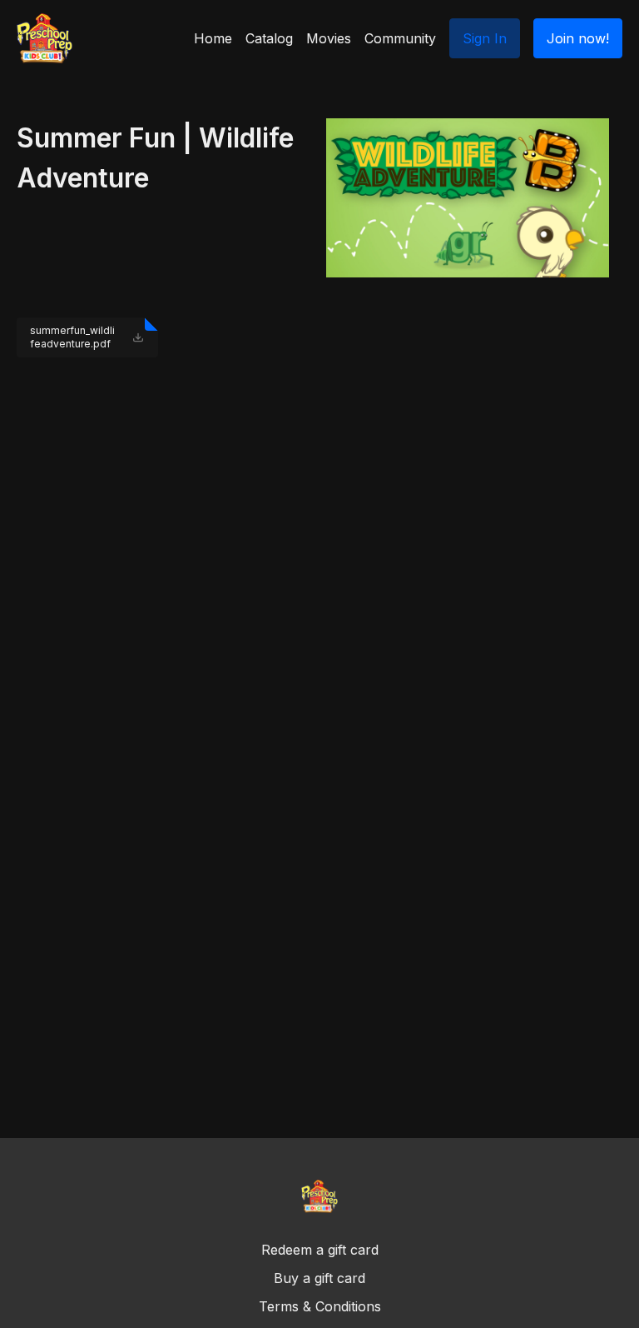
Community (400, 38)
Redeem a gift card (320, 1249)
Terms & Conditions (320, 1306)
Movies (328, 38)
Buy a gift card (319, 1278)
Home (213, 38)
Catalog (269, 38)
